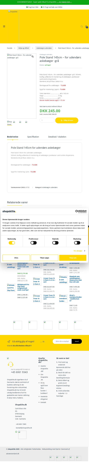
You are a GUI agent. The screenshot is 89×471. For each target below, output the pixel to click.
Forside (9, 48)
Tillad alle (72, 258)
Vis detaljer (78, 251)
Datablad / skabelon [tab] (57, 137)
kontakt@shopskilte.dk (24, 428)
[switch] (33, 243)
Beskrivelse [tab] (12, 137)
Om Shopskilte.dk (44, 377)
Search (81, 26)
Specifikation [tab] (33, 137)
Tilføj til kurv (68, 120)
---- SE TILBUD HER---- (64, 2)
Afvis (16, 258)
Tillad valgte (44, 258)
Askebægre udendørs (44, 48)
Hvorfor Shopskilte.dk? (44, 368)
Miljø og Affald (24, 48)
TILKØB (63, 85)
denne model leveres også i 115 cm (52, 100)
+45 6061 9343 (19, 372)
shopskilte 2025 (13, 449)
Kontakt (43, 402)
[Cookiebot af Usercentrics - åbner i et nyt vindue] (77, 211)
